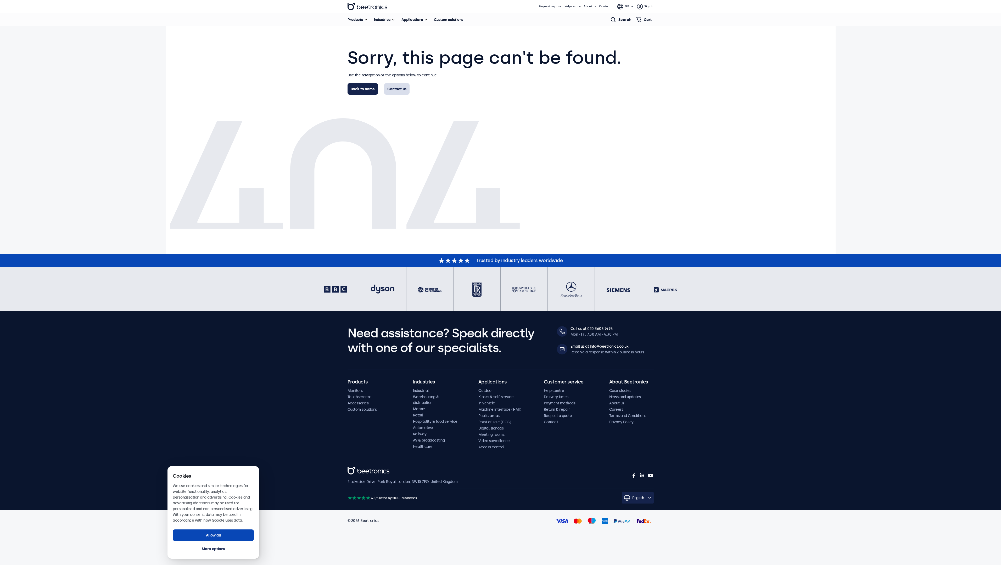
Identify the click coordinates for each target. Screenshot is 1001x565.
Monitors (355, 390)
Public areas (489, 415)
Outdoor (485, 390)
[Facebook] (634, 475)
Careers (616, 409)
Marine (419, 409)
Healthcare (423, 446)
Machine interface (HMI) (500, 409)
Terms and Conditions (627, 415)
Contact (605, 6)
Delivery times (556, 397)
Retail (418, 415)
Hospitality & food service (435, 421)
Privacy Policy (621, 422)
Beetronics (367, 6)
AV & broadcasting (429, 440)
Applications (412, 19)
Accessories (358, 403)
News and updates (625, 397)
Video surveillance (494, 441)
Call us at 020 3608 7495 (592, 328)
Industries (382, 19)
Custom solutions (448, 19)
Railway (420, 434)
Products (355, 19)
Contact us (396, 89)
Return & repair (557, 409)
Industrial (421, 390)
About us (590, 6)
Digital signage (491, 428)
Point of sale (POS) (494, 422)
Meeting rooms (491, 434)
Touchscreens (359, 397)
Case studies (620, 390)
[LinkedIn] (642, 475)
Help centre (572, 6)
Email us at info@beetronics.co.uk (600, 346)
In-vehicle (486, 403)
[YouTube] (650, 475)
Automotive (423, 428)
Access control (491, 447)
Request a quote (550, 6)
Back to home (363, 89)
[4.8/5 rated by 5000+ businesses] (359, 498)
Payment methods (559, 403)
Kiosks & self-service (496, 397)
